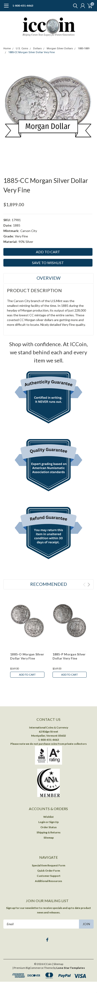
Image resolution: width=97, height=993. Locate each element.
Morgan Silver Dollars (60, 48)
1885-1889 (83, 48)
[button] (48, 398)
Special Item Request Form (48, 865)
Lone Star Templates (70, 967)
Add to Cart (27, 674)
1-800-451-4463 (22, 5)
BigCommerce (35, 967)
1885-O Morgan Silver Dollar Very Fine (27, 656)
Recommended (48, 584)
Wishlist (48, 816)
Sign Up (54, 822)
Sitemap (49, 837)
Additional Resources (48, 881)
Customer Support (48, 875)
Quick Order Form (48, 870)
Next (88, 584)
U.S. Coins (22, 48)
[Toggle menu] (6, 8)
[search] (74, 5)
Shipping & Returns (48, 832)
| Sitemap (57, 964)
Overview (48, 278)
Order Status (48, 827)
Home (7, 48)
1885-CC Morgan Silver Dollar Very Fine (31, 52)
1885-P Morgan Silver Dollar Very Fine (69, 656)
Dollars (37, 48)
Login (41, 822)
